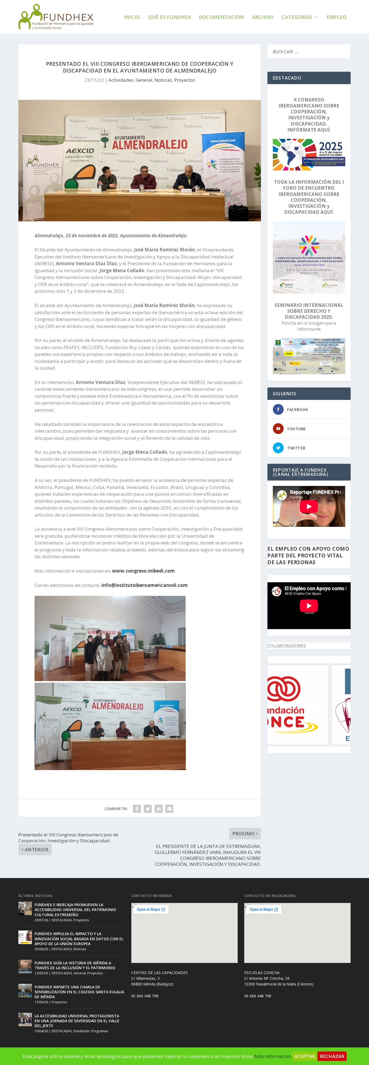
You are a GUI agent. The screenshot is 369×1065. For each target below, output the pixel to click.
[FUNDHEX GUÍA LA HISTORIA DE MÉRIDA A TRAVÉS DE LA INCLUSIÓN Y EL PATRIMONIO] (25, 966)
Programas (99, 1031)
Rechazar (332, 1056)
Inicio (132, 17)
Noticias (163, 80)
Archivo (263, 17)
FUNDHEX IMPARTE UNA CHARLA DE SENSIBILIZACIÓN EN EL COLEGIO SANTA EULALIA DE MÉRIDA (79, 991)
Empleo (337, 17)
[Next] (339, 705)
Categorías (297, 17)
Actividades (121, 80)
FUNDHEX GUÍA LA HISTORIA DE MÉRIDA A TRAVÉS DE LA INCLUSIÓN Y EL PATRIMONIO (75, 965)
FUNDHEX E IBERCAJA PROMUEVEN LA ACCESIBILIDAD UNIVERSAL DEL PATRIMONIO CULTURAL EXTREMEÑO (75, 909)
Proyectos (184, 80)
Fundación (81, 1031)
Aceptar (304, 1056)
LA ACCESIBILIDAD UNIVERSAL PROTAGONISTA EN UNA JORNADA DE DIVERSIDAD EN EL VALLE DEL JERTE (77, 1020)
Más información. (273, 1056)
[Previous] (279, 705)
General (144, 80)
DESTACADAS (62, 920)
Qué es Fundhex (169, 17)
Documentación (221, 17)
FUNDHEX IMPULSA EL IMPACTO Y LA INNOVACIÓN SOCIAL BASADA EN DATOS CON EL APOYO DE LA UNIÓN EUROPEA (79, 938)
